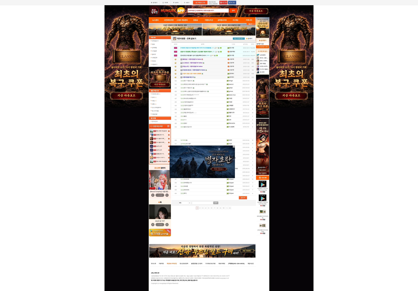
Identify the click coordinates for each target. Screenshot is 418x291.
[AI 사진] (160, 211)
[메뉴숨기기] (251, 24)
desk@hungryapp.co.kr (222, 278)
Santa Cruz (232, 95)
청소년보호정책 (184, 263)
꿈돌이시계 (231, 112)
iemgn (230, 80)
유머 (154, 97)
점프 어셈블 (263, 63)
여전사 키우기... (161, 157)
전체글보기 (155, 41)
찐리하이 (231, 73)
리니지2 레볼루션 (264, 69)
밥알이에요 (232, 51)
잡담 (153, 44)
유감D (230, 140)
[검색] (215, 202)
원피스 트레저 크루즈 (264, 61)
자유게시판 (156, 94)
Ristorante (231, 123)
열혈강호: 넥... (160, 135)
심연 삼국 (159, 146)
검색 (233, 10)
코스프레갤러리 (156, 107)
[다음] (227, 208)
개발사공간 (251, 263)
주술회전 (205, 14)
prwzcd (230, 84)
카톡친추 (154, 57)
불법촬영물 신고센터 (196, 263)
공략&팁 (154, 47)
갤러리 (154, 54)
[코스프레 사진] (160, 180)
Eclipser (231, 179)
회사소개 (153, 263)
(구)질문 (154, 51)
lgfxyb (230, 88)
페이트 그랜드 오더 (264, 58)
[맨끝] (229, 208)
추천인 (154, 61)
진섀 (229, 116)
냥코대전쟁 (262, 55)
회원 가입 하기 (212, 1)
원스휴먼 (262, 72)
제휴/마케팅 (221, 263)
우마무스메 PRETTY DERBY (264, 66)
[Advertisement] (213, 133)
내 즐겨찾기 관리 (262, 47)
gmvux (230, 91)
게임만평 (154, 114)
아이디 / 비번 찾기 (213, 3)
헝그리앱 (231, 48)
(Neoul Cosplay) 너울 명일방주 (160, 191)
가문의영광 (181, 38)
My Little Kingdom (161, 131)
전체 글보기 (191, 38)
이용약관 (161, 263)
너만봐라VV (231, 109)
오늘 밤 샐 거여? (160, 221)
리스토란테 (231, 127)
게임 (154, 100)
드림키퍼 (231, 59)
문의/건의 (155, 121)
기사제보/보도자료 (210, 263)
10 (223, 208)
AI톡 (154, 104)
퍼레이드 (199, 14)
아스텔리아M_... (161, 138)
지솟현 (230, 98)
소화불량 (230, 105)
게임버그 (154, 64)
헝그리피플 (155, 111)
